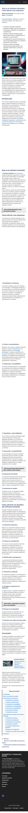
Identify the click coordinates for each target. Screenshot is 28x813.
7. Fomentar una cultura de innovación (14, 731)
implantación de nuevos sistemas (11, 597)
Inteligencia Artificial (7, 778)
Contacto (21, 808)
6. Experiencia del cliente (11, 710)
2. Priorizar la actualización (12, 720)
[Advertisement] (14, 142)
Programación (5, 780)
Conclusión (6, 733)
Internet (4, 786)
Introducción (6, 694)
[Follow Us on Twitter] (3, 796)
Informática (4, 784)
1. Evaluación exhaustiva (11, 718)
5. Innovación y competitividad (13, 708)
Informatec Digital (7, 19)
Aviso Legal (15, 808)
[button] (19, 2)
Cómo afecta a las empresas (10, 698)
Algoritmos (4, 782)
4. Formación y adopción (11, 724)
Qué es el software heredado (10, 696)
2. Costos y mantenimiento (12, 702)
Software (15, 19)
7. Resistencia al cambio (11, 712)
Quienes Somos (8, 808)
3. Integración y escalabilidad (12, 704)
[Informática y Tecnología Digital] (3, 2)
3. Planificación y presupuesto (13, 722)
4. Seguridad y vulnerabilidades (13, 706)
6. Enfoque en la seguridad (12, 729)
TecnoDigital (9, 15)
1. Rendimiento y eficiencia (12, 700)
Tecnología (4, 776)
